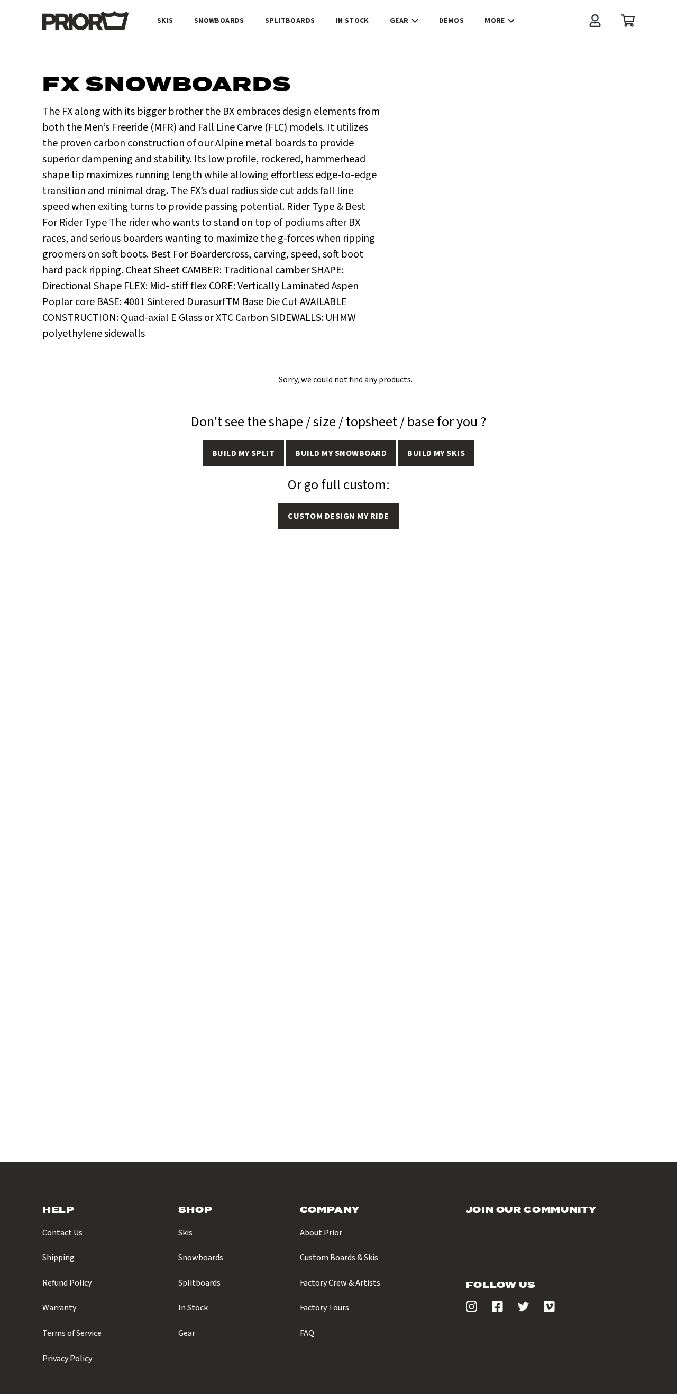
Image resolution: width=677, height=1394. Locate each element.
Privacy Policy (67, 1358)
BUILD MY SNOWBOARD (341, 453)
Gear (399, 20)
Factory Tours (324, 1308)
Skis (185, 1233)
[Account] (595, 20)
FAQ (307, 1333)
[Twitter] (523, 1309)
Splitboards (199, 1283)
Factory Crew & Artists (340, 1283)
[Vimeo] (549, 1309)
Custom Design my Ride (338, 516)
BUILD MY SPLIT (243, 453)
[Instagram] (471, 1309)
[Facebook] (497, 1309)
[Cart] (625, 20)
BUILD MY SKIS (436, 453)
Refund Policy (67, 1283)
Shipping (58, 1257)
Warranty (59, 1308)
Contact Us (62, 1233)
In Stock (193, 1308)
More (494, 20)
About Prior (321, 1233)
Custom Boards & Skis (339, 1257)
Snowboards (200, 1257)
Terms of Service (72, 1333)
